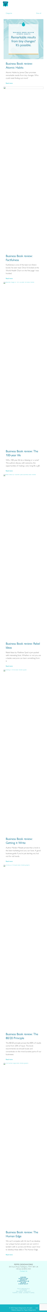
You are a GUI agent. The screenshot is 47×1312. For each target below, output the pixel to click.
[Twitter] (22, 1298)
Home (23, 1277)
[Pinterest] (27, 1298)
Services (23, 1278)
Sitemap (23, 1290)
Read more (9, 83)
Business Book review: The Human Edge (22, 1234)
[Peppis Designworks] (5, 4)
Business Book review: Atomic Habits (19, 65)
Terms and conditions (23, 1292)
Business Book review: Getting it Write (19, 840)
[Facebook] (20, 1298)
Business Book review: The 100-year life (22, 453)
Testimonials (23, 1288)
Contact (23, 1283)
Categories (9, 13)
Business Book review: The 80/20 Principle (22, 1036)
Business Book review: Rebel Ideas (23, 645)
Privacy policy (23, 1291)
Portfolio (23, 1281)
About (23, 1279)
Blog (23, 1282)
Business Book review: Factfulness (19, 257)
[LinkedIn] (24, 1298)
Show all (38, 13)
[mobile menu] (44, 3)
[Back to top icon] (34, 1308)
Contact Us (23, 1271)
